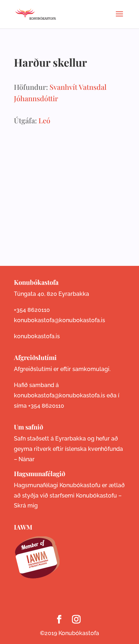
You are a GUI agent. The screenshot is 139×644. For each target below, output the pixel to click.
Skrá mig (26, 505)
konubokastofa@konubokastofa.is (59, 320)
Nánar (27, 459)
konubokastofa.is (37, 336)
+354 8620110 (32, 309)
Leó (44, 120)
